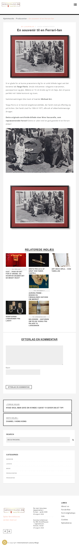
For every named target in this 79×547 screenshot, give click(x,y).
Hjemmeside (8, 18)
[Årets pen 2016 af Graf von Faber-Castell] (39, 266)
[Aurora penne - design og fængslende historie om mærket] (39, 282)
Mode (8, 468)
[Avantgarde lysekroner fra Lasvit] (16, 314)
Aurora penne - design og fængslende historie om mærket (38, 296)
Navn (8, 368)
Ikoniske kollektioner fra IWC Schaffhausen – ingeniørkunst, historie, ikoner (40, 523)
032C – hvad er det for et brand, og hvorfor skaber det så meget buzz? (15, 275)
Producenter (21, 18)
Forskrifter (66, 509)
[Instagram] (9, 531)
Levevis (9, 464)
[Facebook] (5, 531)
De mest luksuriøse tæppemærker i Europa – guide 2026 (40, 510)
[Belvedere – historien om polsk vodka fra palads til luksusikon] (39, 308)
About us (65, 506)
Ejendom (9, 459)
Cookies (64, 519)
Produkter (10, 478)
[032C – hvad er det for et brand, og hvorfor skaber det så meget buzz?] (16, 260)
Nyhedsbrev (66, 523)
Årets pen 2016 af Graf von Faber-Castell (37, 271)
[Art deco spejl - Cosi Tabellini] (62, 266)
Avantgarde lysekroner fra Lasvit (13, 318)
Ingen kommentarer (46, 26)
